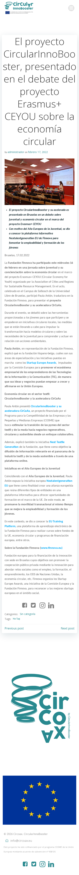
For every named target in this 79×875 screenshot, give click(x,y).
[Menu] (71, 8)
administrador (16, 152)
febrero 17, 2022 (38, 152)
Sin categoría (27, 614)
